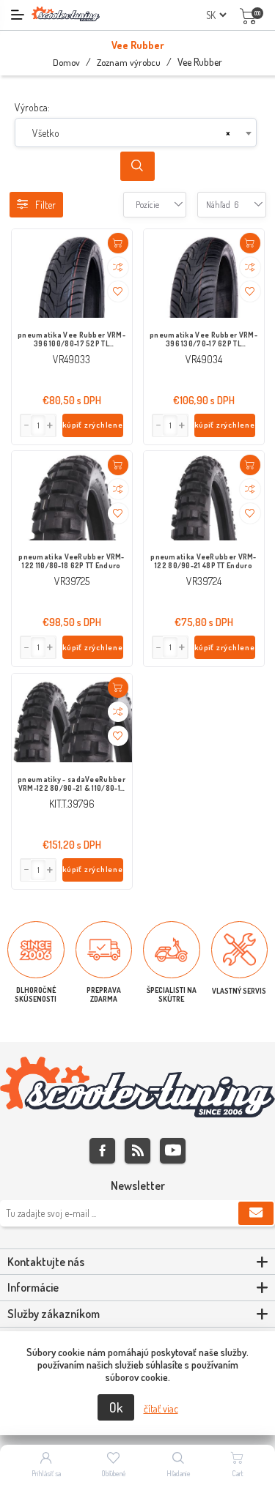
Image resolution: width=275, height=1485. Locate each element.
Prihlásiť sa (46, 1473)
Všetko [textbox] (45, 133)
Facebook (102, 1151)
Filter (45, 204)
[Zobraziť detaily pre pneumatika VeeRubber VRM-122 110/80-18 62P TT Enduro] (72, 496)
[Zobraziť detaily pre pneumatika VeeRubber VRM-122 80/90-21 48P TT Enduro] (204, 496)
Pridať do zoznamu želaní (118, 291)
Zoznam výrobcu (129, 62)
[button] (50, 425)
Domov (66, 62)
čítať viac (161, 1408)
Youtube (173, 1151)
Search (137, 166)
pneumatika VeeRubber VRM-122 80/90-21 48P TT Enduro (203, 561)
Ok (115, 1407)
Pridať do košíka (118, 243)
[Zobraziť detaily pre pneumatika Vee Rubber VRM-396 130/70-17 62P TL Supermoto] (204, 274)
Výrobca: (32, 107)
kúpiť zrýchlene (92, 425)
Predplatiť (256, 1213)
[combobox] (136, 132)
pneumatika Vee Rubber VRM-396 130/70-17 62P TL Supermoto (203, 339)
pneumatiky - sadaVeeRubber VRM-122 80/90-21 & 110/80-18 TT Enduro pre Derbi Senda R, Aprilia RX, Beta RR (71, 784)
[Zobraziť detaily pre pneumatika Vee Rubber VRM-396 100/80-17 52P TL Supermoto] (72, 274)
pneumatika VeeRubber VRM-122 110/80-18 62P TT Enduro (71, 561)
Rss (137, 1151)
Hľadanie (178, 1473)
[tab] (137, 1262)
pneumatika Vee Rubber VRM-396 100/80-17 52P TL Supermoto (71, 339)
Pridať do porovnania (118, 267)
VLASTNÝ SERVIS (239, 990)
